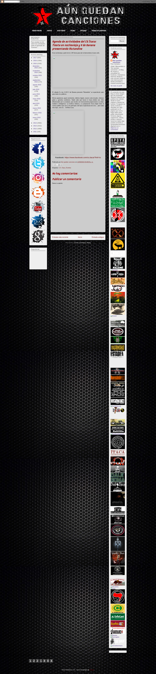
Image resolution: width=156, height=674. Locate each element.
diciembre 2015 (36, 67)
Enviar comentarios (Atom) (82, 242)
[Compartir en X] (57, 165)
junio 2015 (36, 94)
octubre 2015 (37, 75)
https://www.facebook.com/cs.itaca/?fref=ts (83, 157)
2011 (35, 131)
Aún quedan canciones (117, 61)
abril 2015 (36, 103)
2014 (35, 123)
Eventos (49, 31)
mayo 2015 (36, 99)
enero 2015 (37, 117)
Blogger (91, 670)
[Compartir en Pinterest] (61, 165)
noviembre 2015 (36, 71)
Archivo (72, 31)
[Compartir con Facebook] (59, 165)
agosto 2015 (37, 85)
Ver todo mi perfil (116, 86)
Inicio (80, 237)
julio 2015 (36, 89)
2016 (35, 60)
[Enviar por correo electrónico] (53, 165)
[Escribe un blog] (55, 165)
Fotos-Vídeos (61, 31)
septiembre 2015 (36, 81)
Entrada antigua (98, 237)
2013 (35, 126)
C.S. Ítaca (62, 168)
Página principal (37, 31)
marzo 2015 (37, 108)
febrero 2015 (37, 113)
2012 (35, 128)
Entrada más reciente (60, 237)
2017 (35, 57)
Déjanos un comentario (99, 31)
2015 (35, 63)
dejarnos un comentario (115, 128)
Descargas (83, 31)
